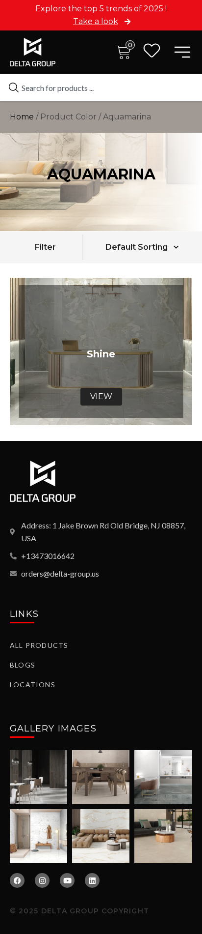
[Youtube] (67, 880)
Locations (32, 684)
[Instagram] (42, 880)
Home (22, 116)
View (101, 396)
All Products (39, 645)
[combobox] (101, 87)
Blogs (22, 665)
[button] (45, 247)
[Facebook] (17, 880)
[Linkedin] (92, 880)
